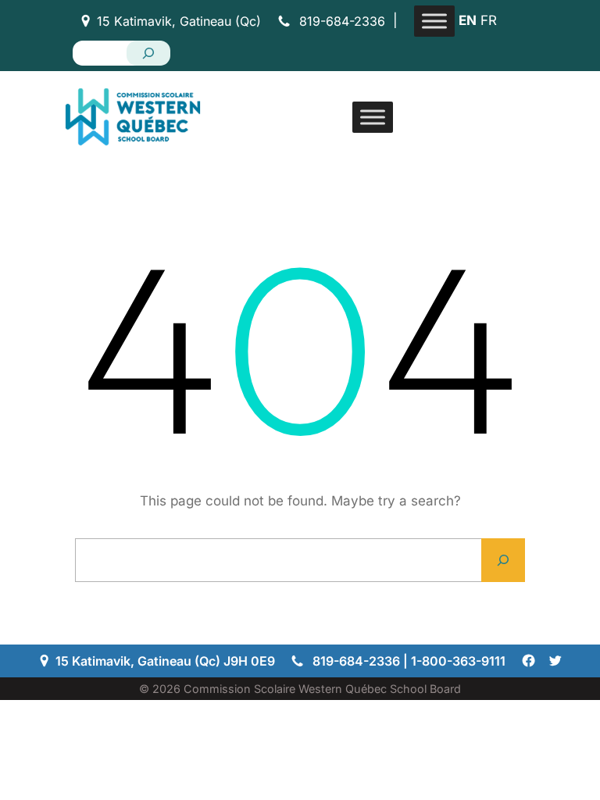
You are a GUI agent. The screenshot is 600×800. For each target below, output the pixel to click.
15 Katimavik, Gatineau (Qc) (179, 21)
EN (468, 20)
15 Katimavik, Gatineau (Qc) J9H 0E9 (165, 661)
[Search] (148, 53)
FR (488, 20)
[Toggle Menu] (434, 20)
